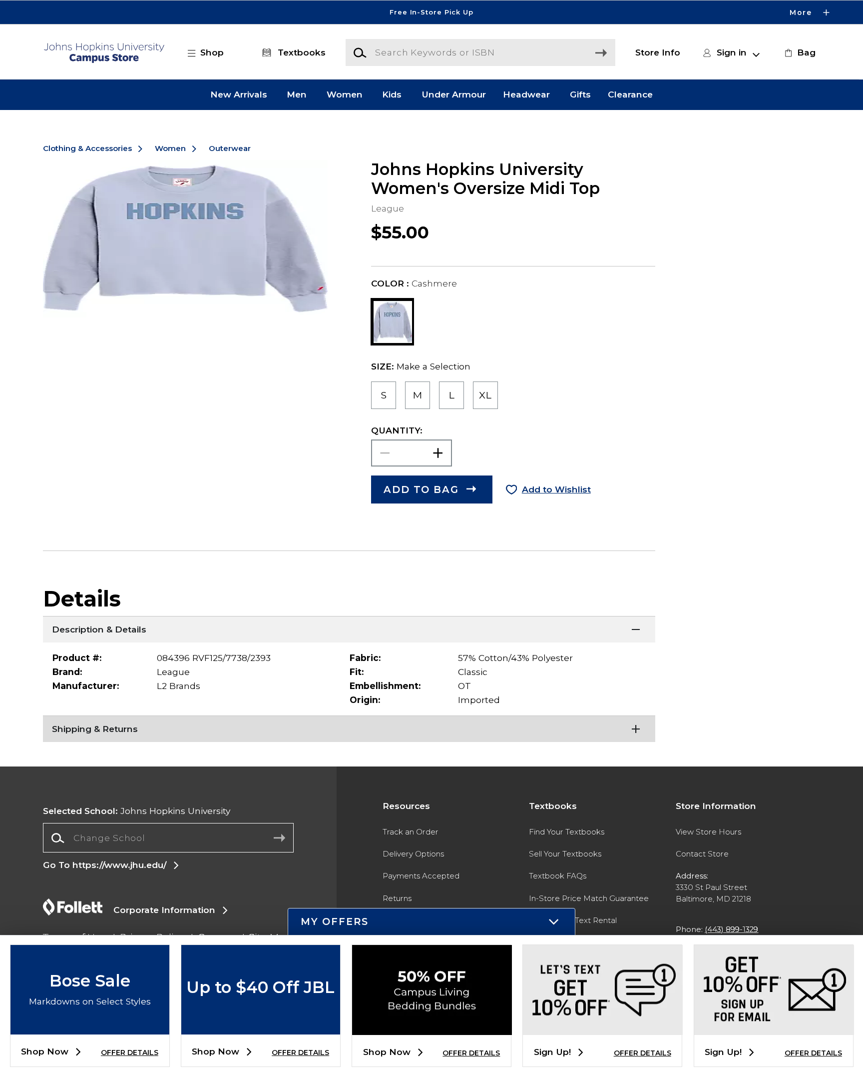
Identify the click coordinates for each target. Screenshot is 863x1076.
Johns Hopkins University (136, 811)
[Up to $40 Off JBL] (260, 1026)
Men (297, 95)
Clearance (630, 95)
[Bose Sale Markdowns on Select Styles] (89, 1026)
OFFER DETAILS (129, 1052)
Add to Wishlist (556, 489)
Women (345, 95)
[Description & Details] (349, 628)
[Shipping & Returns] (349, 728)
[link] (799, 52)
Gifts (580, 95)
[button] (431, 12)
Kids (392, 95)
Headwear (526, 95)
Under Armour (454, 95)
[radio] (384, 395)
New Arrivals (238, 95)
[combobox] (168, 838)
